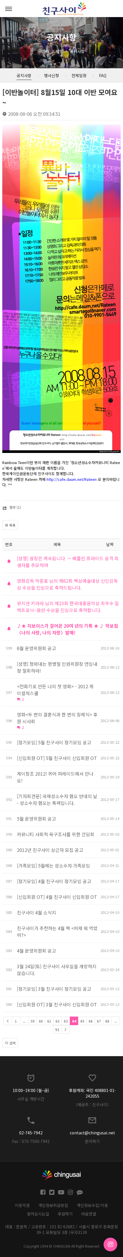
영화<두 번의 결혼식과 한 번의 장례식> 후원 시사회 (57, 718)
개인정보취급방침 (53, 1205)
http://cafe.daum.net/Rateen (72, 479)
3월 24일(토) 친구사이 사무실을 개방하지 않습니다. (56, 969)
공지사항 (77, 51)
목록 (11, 525)
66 (91, 1021)
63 (66, 1021)
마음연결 (88, 1214)
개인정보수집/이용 (92, 1205)
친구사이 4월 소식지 (36, 912)
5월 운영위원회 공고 (36, 818)
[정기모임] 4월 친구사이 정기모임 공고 (54, 881)
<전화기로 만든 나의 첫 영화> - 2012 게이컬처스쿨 (55, 689)
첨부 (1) (15, 507)
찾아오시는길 (38, 1214)
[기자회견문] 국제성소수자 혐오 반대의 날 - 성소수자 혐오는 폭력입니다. (57, 799)
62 (57, 1021)
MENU (8, 8)
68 (107, 1021)
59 (33, 1021)
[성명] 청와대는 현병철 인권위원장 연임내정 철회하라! (57, 667)
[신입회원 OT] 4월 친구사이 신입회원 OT (57, 896)
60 (41, 1021)
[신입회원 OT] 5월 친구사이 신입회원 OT (57, 758)
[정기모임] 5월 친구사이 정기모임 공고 (54, 742)
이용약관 (22, 1205)
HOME (44, 51)
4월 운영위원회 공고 (36, 950)
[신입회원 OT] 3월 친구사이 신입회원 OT (57, 1004)
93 (57, 1029)
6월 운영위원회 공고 (36, 648)
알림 (60, 51)
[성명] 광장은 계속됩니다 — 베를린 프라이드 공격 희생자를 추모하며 (68, 561)
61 (49, 1021)
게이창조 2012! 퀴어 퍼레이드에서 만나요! (55, 777)
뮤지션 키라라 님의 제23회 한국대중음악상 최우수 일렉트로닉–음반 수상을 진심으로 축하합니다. (68, 606)
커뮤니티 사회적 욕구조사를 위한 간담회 (55, 834)
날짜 (110, 544)
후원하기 (65, 1214)
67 (99, 1021)
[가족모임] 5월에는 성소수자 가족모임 (53, 865)
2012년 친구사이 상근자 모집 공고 (50, 849)
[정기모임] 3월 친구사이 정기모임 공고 (54, 988)
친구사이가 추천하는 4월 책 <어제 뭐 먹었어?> (57, 931)
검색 (11, 1042)
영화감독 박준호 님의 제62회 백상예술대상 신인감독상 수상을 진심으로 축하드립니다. (67, 584)
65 (82, 1021)
